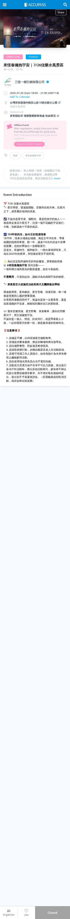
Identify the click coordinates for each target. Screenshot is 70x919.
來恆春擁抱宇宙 (33, 155)
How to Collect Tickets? (29, 144)
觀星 (15, 155)
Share (60, 12)
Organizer (9, 914)
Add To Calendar (20, 97)
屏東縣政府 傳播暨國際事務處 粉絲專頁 (33, 115)
